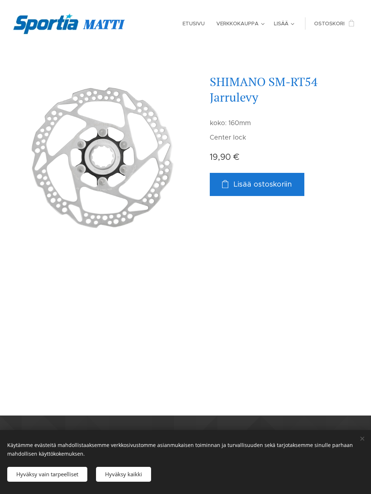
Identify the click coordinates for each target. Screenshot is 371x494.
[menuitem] (195, 23)
